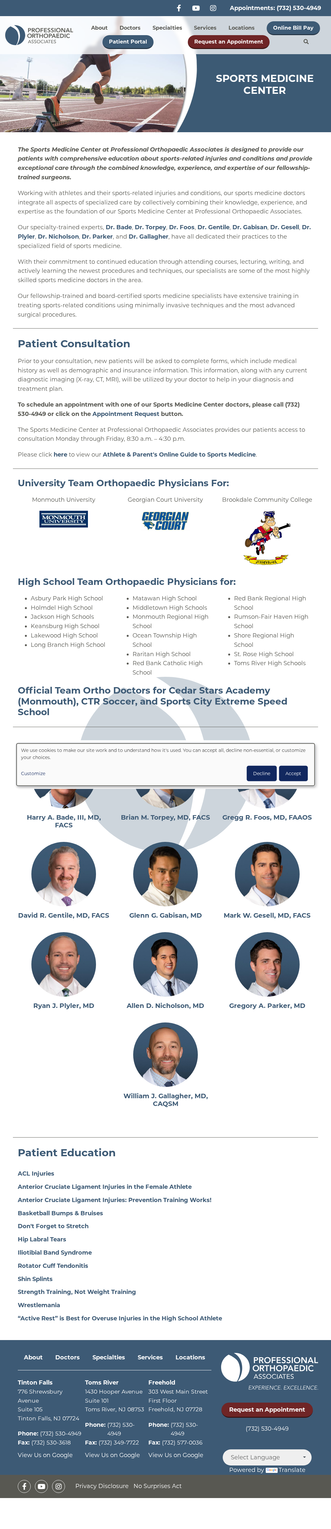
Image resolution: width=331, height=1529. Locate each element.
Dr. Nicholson (58, 236)
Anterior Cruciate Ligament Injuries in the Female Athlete (105, 1186)
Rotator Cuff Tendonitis (53, 1265)
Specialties (167, 28)
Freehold (161, 1382)
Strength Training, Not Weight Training (77, 1292)
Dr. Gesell (284, 227)
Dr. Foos (182, 227)
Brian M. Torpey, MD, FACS (165, 817)
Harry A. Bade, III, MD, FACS (64, 821)
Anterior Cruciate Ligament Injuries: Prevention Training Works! (114, 1200)
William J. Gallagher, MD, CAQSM (165, 1100)
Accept (293, 773)
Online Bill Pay (293, 28)
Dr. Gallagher (148, 236)
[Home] (41, 35)
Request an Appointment (228, 42)
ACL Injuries (36, 1173)
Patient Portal (128, 42)
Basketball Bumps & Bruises (60, 1213)
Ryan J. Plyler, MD (63, 1006)
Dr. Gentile (214, 227)
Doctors (130, 28)
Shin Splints (35, 1279)
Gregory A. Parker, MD (267, 1006)
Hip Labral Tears (42, 1239)
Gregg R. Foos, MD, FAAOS (267, 817)
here (60, 454)
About (99, 28)
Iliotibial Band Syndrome (55, 1252)
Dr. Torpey (150, 227)
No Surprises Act (157, 1486)
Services (205, 28)
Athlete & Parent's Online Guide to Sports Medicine (179, 454)
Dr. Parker (97, 236)
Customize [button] (33, 773)
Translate (292, 1470)
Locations (242, 28)
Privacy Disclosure (102, 1486)
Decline (261, 773)
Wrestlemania (39, 1305)
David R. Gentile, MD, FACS (63, 915)
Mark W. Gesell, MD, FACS (267, 915)
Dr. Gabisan (249, 227)
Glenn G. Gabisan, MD (165, 915)
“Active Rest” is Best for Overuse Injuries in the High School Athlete (120, 1318)
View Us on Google (45, 1455)
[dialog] (165, 765)
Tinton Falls (35, 1382)
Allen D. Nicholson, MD (165, 1006)
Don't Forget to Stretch (53, 1226)
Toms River (102, 1382)
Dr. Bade (119, 227)
